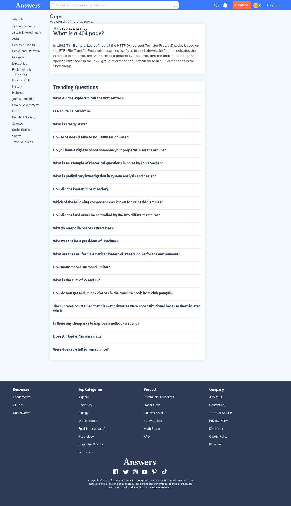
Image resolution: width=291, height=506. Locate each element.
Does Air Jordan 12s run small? (77, 336)
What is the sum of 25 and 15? (76, 280)
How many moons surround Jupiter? (81, 267)
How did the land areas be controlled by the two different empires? (106, 215)
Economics (85, 452)
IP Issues (215, 444)
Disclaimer (216, 429)
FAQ (147, 436)
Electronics (19, 63)
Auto (15, 39)
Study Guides (153, 421)
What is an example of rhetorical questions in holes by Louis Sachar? (108, 163)
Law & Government (25, 105)
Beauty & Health (23, 45)
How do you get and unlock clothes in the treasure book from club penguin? (113, 293)
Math (15, 111)
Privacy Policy (218, 421)
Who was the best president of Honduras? (86, 241)
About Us (215, 397)
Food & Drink (21, 80)
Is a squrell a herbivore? (72, 111)
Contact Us (217, 405)
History (17, 86)
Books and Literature (26, 51)
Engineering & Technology (21, 72)
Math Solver (152, 429)
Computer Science (91, 444)
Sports (16, 136)
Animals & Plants (23, 26)
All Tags (18, 405)
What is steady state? (70, 124)
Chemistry (85, 405)
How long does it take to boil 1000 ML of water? (91, 137)
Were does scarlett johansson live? (81, 349)
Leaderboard (21, 397)
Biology (83, 413)
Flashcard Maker (155, 413)
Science (17, 123)
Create (240, 5)
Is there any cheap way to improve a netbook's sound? (96, 323)
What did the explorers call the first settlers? (88, 98)
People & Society (23, 117)
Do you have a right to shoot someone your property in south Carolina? (109, 150)
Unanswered (21, 413)
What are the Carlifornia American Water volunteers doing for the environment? (116, 254)
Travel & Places (22, 142)
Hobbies (17, 93)
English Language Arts (93, 429)
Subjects (17, 19)
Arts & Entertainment (26, 33)
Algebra (83, 397)
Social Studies (21, 130)
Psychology (86, 436)
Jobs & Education (23, 99)
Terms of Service (220, 413)
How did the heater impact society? (81, 189)
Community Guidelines (159, 397)
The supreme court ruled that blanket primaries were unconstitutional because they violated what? (127, 308)
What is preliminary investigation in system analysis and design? (104, 176)
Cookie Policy (218, 436)
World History (87, 421)
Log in (272, 5)
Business (18, 57)
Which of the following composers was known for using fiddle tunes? (108, 202)
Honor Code (152, 405)
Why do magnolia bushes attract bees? (83, 228)
